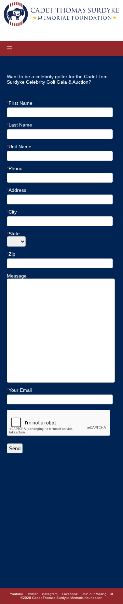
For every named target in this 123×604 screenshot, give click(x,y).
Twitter (33, 594)
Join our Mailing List (97, 594)
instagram (49, 594)
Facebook (70, 594)
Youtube (16, 594)
